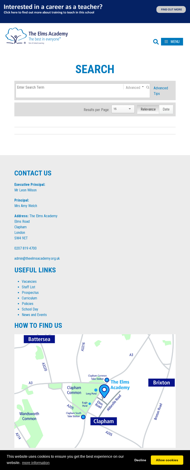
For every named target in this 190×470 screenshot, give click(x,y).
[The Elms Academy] (37, 35)
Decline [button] (140, 460)
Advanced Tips (161, 91)
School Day (30, 309)
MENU (175, 41)
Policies (27, 303)
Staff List (28, 287)
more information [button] (36, 463)
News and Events (34, 315)
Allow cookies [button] (167, 460)
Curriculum (29, 298)
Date (166, 109)
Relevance (148, 109)
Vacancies (29, 281)
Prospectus (30, 292)
